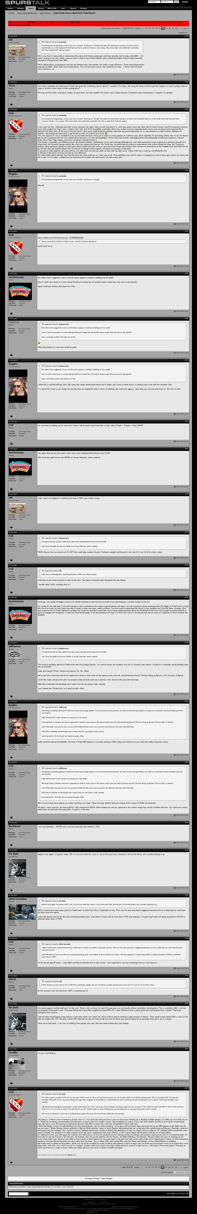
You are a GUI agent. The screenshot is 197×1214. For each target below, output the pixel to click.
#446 (186, 938)
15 (153, 28)
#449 (186, 1049)
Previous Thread (92, 1179)
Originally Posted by (56, 42)
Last (184, 28)
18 (163, 28)
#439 (186, 597)
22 (176, 28)
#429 (186, 170)
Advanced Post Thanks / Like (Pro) (85, 1207)
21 (173, 28)
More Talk (52, 8)
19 (166, 28)
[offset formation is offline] (22, 912)
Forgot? (185, 2)
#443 (186, 822)
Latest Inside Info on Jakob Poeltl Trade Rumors (74, 13)
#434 (186, 421)
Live (63, 8)
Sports (41, 8)
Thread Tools (182, 33)
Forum (11, 13)
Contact (83, 8)
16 (156, 28)
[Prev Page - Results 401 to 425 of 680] (142, 28)
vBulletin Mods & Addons (103, 1207)
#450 (186, 1088)
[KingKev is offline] (18, 196)
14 (150, 28)
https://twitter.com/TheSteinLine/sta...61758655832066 (60, 238)
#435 (186, 449)
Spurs (30, 8)
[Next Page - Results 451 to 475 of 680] (181, 28)
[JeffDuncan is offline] (14, 655)
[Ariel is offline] (15, 126)
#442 (186, 762)
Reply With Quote (182, 75)
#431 (186, 273)
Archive (182, 1193)
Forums (20, 8)
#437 (186, 532)
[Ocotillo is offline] (17, 1064)
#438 (186, 565)
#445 (186, 895)
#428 (186, 109)
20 (170, 28)
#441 (186, 701)
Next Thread (106, 1179)
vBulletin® (98, 1202)
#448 (186, 1004)
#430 (186, 231)
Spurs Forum (45, 13)
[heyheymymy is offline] (20, 291)
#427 (186, 82)
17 (159, 28)
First (138, 28)
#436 (186, 494)
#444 (186, 850)
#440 (186, 642)
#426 (186, 36)
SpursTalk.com (172, 1193)
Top (187, 1172)
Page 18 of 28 (128, 28)
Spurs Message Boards (27, 13)
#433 (186, 360)
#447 (186, 976)
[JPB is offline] (17, 50)
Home (10, 8)
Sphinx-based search (105, 1212)
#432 (186, 318)
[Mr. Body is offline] (17, 868)
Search (73, 8)
